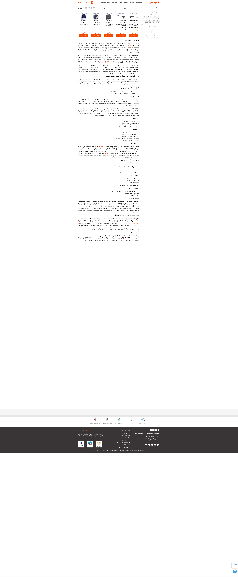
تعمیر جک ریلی (156, 12)
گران (149, 37)
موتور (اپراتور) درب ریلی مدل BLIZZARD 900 (108, 24)
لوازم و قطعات (146, 33)
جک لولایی (127, 100)
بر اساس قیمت (151, 10)
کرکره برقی (153, 37)
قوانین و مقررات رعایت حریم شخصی (123, 447)
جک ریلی (157, 22)
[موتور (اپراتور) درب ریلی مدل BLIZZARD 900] (108, 17)
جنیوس (158, 20)
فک (158, 31)
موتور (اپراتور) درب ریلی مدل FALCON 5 (83, 24)
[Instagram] (158, 445)
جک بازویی (145, 20)
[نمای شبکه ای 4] (86, 8)
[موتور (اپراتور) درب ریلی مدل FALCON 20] (96, 17)
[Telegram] (155, 445)
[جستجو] (89, 2)
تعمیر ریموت (157, 18)
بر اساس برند (157, 10)
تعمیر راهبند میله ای (147, 16)
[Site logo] (155, 2)
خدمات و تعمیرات (148, 22)
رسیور (150, 26)
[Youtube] (146, 445)
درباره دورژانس (127, 433)
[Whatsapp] (152, 445)
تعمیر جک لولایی (150, 12)
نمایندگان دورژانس (126, 435)
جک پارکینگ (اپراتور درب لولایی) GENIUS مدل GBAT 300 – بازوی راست (121, 26)
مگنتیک (150, 35)
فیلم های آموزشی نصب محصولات (123, 442)
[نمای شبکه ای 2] (91, 8)
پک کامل (157, 37)
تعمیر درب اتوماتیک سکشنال (154, 14)
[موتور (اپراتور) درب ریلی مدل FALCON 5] (83, 17)
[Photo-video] (149, 445)
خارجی (154, 22)
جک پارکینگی (128, 45)
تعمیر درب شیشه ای (156, 16)
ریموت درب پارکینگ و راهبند (154, 28)
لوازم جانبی (152, 33)
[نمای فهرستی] (94, 8)
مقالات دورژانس (127, 437)
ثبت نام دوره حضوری (126, 440)
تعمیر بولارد (145, 10)
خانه (138, 8)
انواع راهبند (103, 63)
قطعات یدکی (157, 33)
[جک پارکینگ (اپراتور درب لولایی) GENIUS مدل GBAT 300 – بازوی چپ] (133, 17)
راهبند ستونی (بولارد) (156, 26)
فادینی (147, 28)
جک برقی (109, 61)
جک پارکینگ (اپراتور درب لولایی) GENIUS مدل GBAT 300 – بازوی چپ (133, 26)
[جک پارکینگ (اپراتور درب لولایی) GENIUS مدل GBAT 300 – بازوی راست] (121, 17)
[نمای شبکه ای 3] (89, 8)
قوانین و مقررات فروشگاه (125, 444)
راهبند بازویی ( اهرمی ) (146, 24)
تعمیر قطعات (151, 18)
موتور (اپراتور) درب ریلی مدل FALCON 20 (96, 24)
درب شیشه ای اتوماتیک (155, 24)
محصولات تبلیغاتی (156, 35)
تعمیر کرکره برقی (144, 18)
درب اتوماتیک (107, 153)
